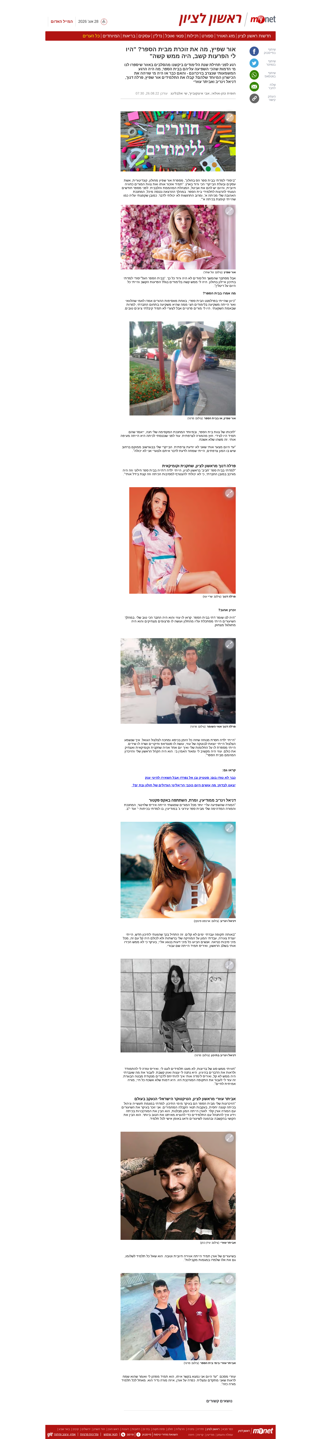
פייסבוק (146, 1434)
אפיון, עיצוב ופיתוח (65, 1434)
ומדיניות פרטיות (89, 1434)
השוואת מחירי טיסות (166, 1434)
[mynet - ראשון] (227, 19)
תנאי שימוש (110, 1434)
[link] (258, 51)
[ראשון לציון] (255, 1432)
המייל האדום (62, 22)
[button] (80, 265)
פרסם (130, 1434)
